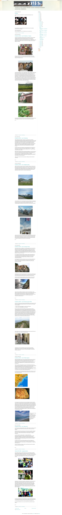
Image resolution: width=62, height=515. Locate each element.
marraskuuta (41, 22)
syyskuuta (41, 24)
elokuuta (41, 25)
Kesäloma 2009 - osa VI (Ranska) (21, 138)
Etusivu (25, 508)
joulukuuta (41, 21)
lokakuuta (41, 23)
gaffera (33, 513)
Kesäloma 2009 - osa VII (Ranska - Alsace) (23, 35)
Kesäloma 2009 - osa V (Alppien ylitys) (22, 164)
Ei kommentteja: (23, 161)
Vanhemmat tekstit (34, 508)
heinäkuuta (41, 26)
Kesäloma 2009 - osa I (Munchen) (21, 426)
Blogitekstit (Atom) (18, 509)
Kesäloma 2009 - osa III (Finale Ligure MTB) (23, 301)
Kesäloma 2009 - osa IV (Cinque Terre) (22, 246)
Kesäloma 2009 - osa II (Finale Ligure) (22, 357)
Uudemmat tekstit (17, 508)
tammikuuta (41, 45)
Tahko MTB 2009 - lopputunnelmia (21, 451)
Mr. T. (40, 50)
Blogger (39, 513)
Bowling (16, 13)
